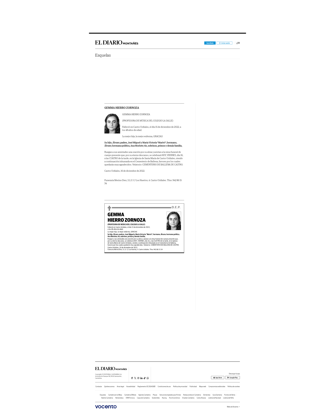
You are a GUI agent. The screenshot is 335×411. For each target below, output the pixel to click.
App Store (218, 378)
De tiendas (206, 395)
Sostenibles (156, 398)
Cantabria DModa (130, 395)
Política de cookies (234, 386)
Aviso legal (120, 386)
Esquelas (103, 55)
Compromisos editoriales (216, 386)
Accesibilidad (130, 386)
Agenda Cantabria (144, 395)
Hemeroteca (119, 398)
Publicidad (193, 386)
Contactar (98, 386)
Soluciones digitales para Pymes (170, 395)
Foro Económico (174, 398)
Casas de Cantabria (143, 398)
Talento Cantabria (107, 398)
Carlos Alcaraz (201, 398)
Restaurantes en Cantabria (192, 395)
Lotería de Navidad (214, 398)
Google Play (234, 378)
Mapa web (202, 386)
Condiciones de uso (164, 386)
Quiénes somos (109, 386)
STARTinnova (130, 398)
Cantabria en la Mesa (115, 395)
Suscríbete (209, 43)
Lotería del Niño (228, 398)
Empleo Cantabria (188, 398)
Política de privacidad (180, 386)
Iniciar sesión (225, 43)
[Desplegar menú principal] (238, 43)
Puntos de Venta (229, 395)
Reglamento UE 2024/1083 (146, 386)
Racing (164, 398)
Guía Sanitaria (217, 395)
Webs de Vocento (232, 407)
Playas (155, 395)
